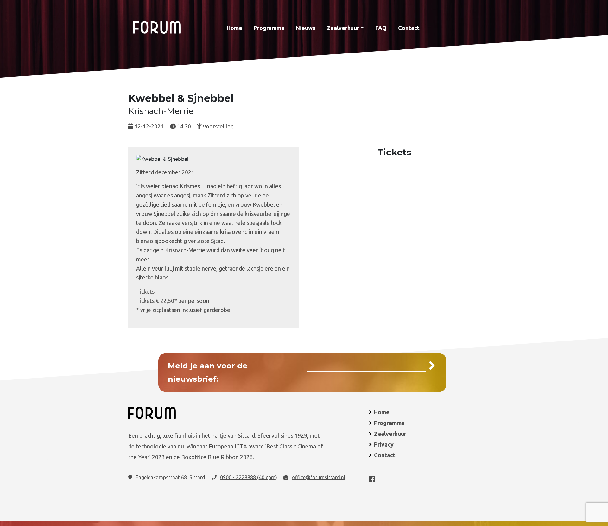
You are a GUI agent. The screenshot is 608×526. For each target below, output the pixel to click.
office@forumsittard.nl (318, 477)
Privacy (384, 444)
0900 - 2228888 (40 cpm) (248, 477)
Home (234, 28)
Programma (269, 28)
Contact (409, 28)
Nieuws (305, 28)
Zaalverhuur (343, 28)
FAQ (381, 28)
